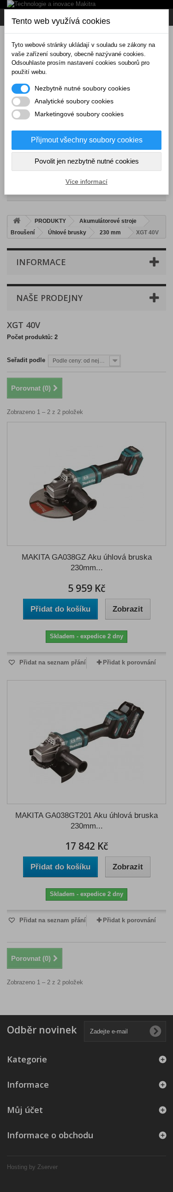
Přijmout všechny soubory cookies (87, 140)
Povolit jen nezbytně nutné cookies (87, 161)
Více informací (86, 181)
